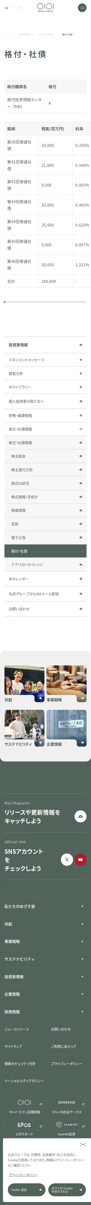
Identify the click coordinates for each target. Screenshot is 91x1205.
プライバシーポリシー (23, 1174)
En (20, 7)
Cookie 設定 (19, 1190)
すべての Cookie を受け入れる (62, 1190)
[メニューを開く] (82, 7)
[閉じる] (83, 1144)
